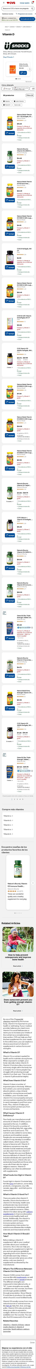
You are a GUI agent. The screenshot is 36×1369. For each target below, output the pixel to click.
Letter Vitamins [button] (20, 101)
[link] (25, 120)
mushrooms (21, 1277)
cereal (21, 1279)
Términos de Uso (25, 1367)
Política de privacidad (12, 1367)
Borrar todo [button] (17, 105)
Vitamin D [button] (7, 105)
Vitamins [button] (7, 101)
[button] (30, 95)
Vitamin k (7, 834)
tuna (11, 1183)
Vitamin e (7, 829)
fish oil (8, 1306)
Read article (17, 966)
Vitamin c (7, 825)
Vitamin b (7, 820)
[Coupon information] (32, 627)
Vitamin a (7, 816)
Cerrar (32, 1342)
